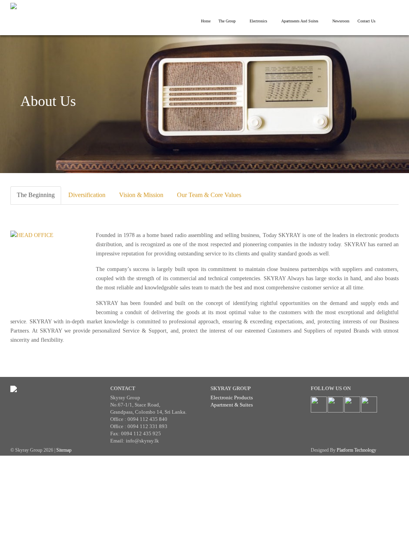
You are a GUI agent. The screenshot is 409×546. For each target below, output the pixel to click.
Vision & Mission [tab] (141, 194)
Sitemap (63, 450)
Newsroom (340, 21)
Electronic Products (231, 398)
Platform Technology (356, 450)
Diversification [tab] (86, 194)
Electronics (258, 21)
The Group (227, 21)
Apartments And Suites (299, 21)
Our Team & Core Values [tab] (209, 194)
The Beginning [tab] (36, 194)
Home (205, 21)
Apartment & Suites (231, 405)
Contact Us (366, 21)
